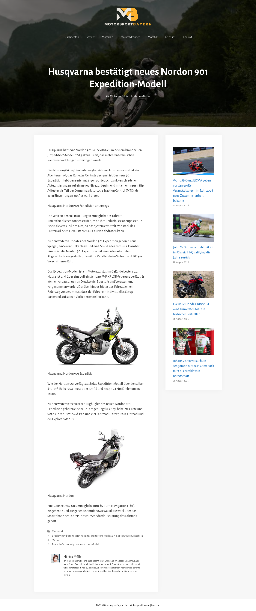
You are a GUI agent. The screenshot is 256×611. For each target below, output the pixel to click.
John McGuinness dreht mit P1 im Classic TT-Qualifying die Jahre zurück (193, 252)
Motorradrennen (130, 37)
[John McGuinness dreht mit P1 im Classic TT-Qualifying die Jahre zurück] (193, 239)
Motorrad (107, 37)
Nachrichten (71, 37)
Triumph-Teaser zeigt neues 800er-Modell (76, 544)
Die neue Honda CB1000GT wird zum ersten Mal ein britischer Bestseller (191, 309)
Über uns (170, 37)
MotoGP (153, 37)
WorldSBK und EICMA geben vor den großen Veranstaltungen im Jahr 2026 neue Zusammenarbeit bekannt (193, 190)
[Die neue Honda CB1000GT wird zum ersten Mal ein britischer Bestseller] (193, 295)
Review (90, 37)
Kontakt (187, 37)
